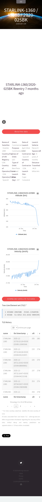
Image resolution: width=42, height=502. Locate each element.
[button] (10, 333)
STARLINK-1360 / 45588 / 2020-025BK (21, 15)
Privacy (21, 476)
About (21, 473)
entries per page (24, 327)
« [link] (7, 406)
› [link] (30, 406)
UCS (3, 414)
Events (21, 479)
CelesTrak (18, 411)
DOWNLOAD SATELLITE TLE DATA (21, 299)
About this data (21, 132)
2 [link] (20, 406)
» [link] (34, 406)
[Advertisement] (21, 56)
